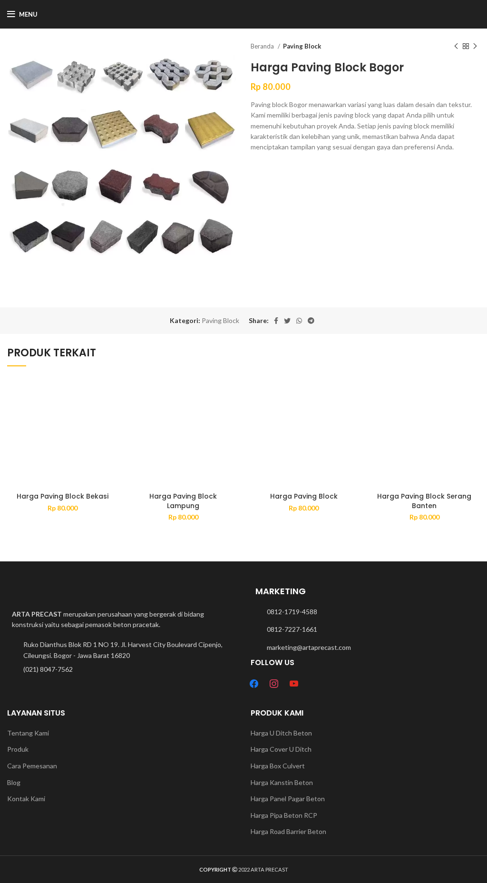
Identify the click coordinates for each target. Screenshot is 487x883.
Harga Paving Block (304, 496)
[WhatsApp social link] (299, 320)
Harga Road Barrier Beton (288, 831)
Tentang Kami (28, 733)
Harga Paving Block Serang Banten (424, 500)
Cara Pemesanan (32, 766)
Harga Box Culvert (278, 766)
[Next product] (475, 46)
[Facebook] (254, 683)
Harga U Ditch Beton (281, 733)
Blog (13, 782)
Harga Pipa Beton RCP (284, 815)
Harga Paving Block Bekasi (62, 496)
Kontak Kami (26, 799)
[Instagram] (274, 683)
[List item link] (122, 669)
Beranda (263, 46)
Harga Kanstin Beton (282, 782)
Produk (18, 749)
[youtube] (294, 683)
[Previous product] (456, 46)
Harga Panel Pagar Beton (288, 799)
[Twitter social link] (287, 320)
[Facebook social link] (276, 320)
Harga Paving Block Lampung (183, 500)
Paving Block (302, 46)
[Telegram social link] (311, 320)
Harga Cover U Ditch (281, 749)
